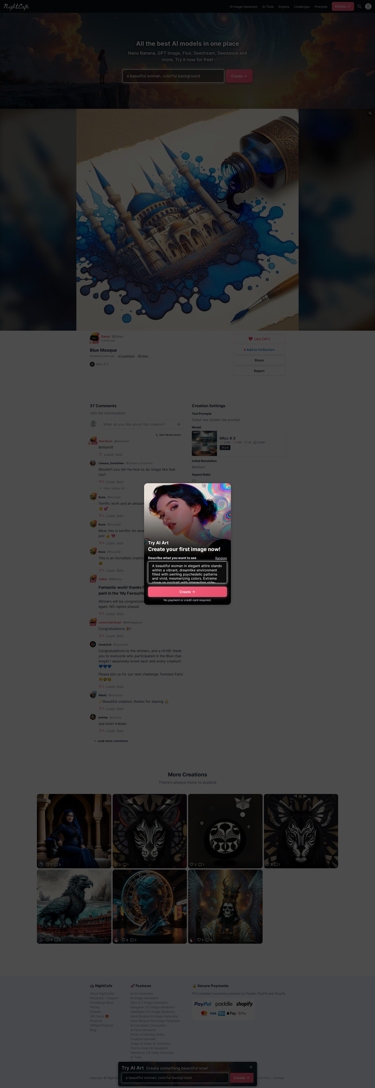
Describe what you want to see (172, 558)
